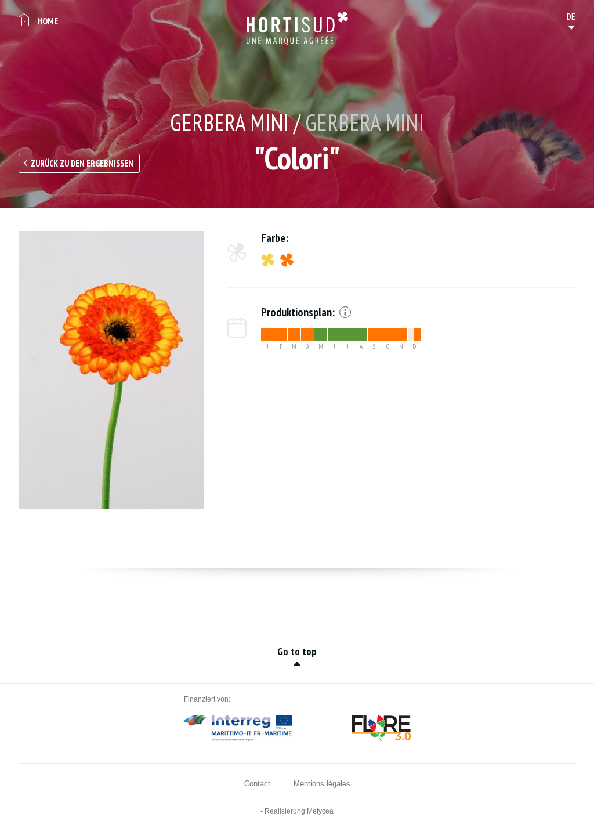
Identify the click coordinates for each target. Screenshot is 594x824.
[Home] (297, 28)
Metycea (320, 811)
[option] (111, 370)
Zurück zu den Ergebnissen (82, 163)
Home (47, 21)
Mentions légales (322, 783)
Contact (257, 783)
